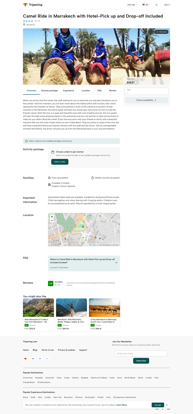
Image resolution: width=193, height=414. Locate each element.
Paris (157, 378)
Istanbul (75, 378)
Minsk (140, 378)
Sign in (167, 5)
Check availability (144, 100)
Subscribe (141, 360)
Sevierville (49, 378)
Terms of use (47, 350)
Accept (158, 405)
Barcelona (68, 397)
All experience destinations (124, 397)
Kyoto (112, 378)
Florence (78, 397)
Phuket (100, 397)
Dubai (33, 397)
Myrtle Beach (129, 378)
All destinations (44, 382)
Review (112, 90)
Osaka (66, 378)
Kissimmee (28, 378)
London (149, 378)
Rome (25, 397)
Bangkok (84, 378)
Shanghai (39, 378)
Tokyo (59, 378)
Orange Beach (29, 382)
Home (26, 350)
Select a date (59, 162)
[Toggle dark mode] (156, 4)
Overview (31, 90)
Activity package (49, 90)
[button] (83, 227)
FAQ (99, 90)
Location (86, 90)
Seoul (119, 378)
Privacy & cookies (66, 350)
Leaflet (93, 245)
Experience (68, 90)
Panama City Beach (99, 378)
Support (83, 350)
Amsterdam (90, 397)
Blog (35, 350)
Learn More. (121, 405)
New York (58, 397)
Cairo (108, 397)
